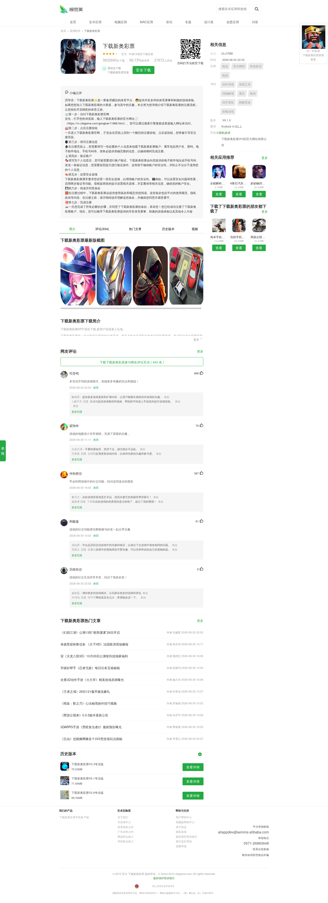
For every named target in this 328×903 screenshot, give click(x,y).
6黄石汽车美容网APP (238, 183)
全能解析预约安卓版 (218, 183)
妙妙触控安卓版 (259, 183)
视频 (195, 229)
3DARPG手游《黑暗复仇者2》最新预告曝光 (91, 727)
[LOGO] (71, 9)
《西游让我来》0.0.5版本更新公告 (84, 715)
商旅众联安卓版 (259, 237)
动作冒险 (228, 102)
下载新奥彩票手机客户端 (74, 817)
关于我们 (123, 817)
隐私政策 (224, 132)
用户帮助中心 (184, 817)
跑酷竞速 (245, 102)
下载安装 (148, 54)
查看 (219, 194)
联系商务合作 (126, 827)
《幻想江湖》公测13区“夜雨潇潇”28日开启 (90, 632)
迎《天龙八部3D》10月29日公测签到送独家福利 (94, 656)
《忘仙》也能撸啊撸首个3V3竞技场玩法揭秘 (91, 738)
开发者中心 (124, 822)
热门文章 (135, 229)
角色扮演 (256, 66)
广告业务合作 (126, 831)
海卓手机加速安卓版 (218, 237)
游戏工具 (245, 84)
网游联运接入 (126, 836)
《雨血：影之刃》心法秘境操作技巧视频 (88, 703)
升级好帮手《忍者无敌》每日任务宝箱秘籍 (90, 668)
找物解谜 (228, 93)
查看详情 (193, 767)
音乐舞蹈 (239, 66)
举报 (2, 451)
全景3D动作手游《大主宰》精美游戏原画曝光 (92, 679)
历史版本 (168, 229)
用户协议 (181, 827)
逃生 (242, 93)
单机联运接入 (126, 841)
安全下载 (143, 69)
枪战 (225, 66)
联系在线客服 (261, 849)
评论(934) (102, 229)
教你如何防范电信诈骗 (255, 855)
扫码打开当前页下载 (190, 63)
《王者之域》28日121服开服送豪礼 (85, 691)
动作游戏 (228, 84)
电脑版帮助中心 (185, 822)
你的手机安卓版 (238, 237)
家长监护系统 (184, 841)
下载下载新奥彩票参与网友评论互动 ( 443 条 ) (132, 362)
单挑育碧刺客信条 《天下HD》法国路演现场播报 (94, 644)
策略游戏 (228, 111)
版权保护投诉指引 (186, 836)
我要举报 (181, 846)
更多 (200, 351)
